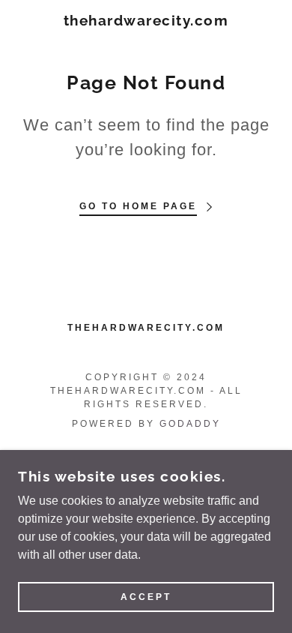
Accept (146, 597)
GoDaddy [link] (190, 423)
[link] (146, 20)
